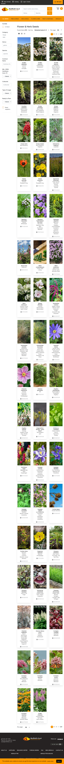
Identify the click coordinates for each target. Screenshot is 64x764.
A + (54, 744)
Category (5, 32)
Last (61, 34)
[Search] (49, 9)
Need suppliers (7, 108)
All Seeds (5, 18)
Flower (4, 35)
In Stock (7, 27)
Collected (5, 81)
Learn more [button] (50, 761)
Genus (4, 42)
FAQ (42, 750)
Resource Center (22, 750)
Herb (4, 37)
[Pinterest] (59, 739)
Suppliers (12, 750)
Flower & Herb (35, 18)
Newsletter (14, 753)
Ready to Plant (6, 98)
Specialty (59, 18)
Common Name (5, 60)
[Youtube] (61, 739)
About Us (4, 750)
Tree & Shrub (15, 18)
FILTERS (4, 24)
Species (4, 50)
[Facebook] (58, 739)
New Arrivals (50, 750)
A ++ (57, 744)
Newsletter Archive (47, 753)
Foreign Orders (34, 750)
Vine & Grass (25, 18)
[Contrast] (60, 744)
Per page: (20, 727)
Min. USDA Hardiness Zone (5, 71)
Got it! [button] (59, 761)
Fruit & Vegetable (47, 18)
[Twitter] (62, 739)
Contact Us (59, 750)
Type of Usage (6, 90)
